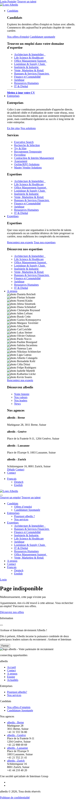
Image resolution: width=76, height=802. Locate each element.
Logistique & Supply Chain (30, 63)
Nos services (21, 519)
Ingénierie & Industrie (26, 67)
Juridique (19, 79)
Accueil (11, 667)
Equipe (11, 676)
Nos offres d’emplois (18, 707)
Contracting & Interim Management (34, 157)
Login (3, 1)
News (17, 403)
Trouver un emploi (10, 497)
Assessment (20, 161)
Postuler (11, 1)
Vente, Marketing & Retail (29, 70)
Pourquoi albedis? (17, 691)
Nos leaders (20, 400)
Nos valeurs (20, 397)
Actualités (12, 679)
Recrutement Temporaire (28, 151)
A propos (12, 291)
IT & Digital (21, 86)
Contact (20, 469)
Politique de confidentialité (15, 797)
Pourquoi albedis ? (24, 516)
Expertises (13, 216)
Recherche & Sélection (27, 145)
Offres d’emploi (23, 506)
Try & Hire (20, 148)
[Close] (1, 625)
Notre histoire (21, 394)
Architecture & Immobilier (30, 54)
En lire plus (13, 128)
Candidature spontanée (42, 36)
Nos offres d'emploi (18, 36)
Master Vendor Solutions (28, 167)
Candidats (12, 10)
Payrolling (20, 154)
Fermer (5, 645)
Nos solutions (28, 128)
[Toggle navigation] (1, 495)
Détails (11, 469)
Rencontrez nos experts (20, 242)
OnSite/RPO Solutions (26, 164)
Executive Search (24, 142)
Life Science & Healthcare (29, 57)
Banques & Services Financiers (32, 73)
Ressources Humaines (26, 83)
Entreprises (13, 95)
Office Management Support (30, 60)
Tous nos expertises (44, 242)
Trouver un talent (26, 1)
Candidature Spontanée (27, 509)
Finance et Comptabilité (27, 76)
